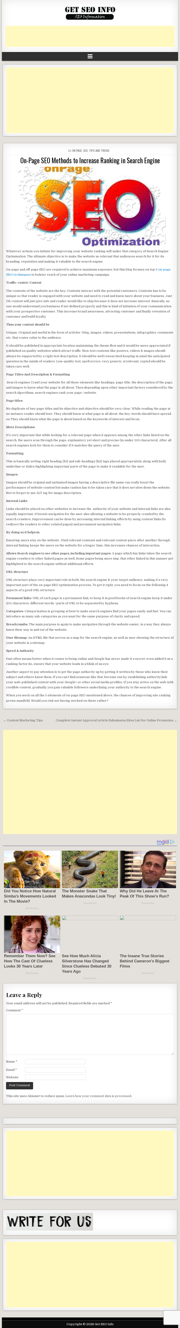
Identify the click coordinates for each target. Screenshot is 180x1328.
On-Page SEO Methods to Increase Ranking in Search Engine (90, 160)
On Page (77, 150)
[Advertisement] (90, 36)
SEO (85, 150)
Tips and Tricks (99, 150)
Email (11, 1070)
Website (12, 1077)
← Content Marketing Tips (23, 720)
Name (11, 1061)
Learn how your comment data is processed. (98, 1096)
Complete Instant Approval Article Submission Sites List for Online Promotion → (116, 720)
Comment (14, 1010)
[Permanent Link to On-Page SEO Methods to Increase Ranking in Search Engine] (90, 206)
